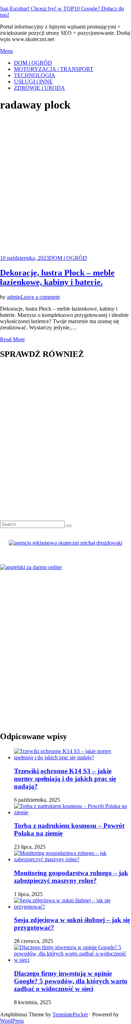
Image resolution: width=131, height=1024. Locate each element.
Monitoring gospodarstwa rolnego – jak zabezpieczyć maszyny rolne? (71, 876)
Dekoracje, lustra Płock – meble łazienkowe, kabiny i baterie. (57, 277)
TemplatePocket (70, 1014)
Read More (12, 339)
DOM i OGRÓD (33, 63)
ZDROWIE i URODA (39, 88)
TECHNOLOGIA (34, 75)
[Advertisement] (65, 184)
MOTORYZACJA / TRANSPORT (53, 69)
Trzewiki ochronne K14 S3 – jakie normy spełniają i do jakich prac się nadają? (65, 778)
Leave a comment (40, 297)
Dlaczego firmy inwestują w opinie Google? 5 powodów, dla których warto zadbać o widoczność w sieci (71, 981)
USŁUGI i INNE (33, 82)
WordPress (12, 1021)
